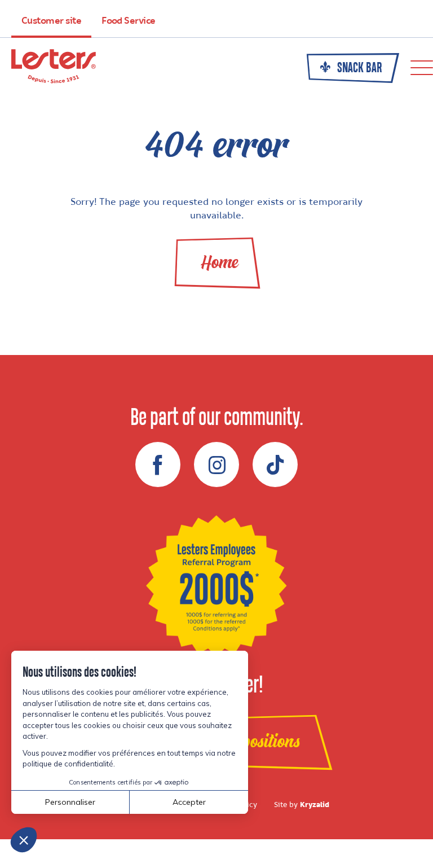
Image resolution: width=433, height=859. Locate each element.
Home (219, 262)
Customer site (51, 21)
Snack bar (358, 68)
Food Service (128, 21)
